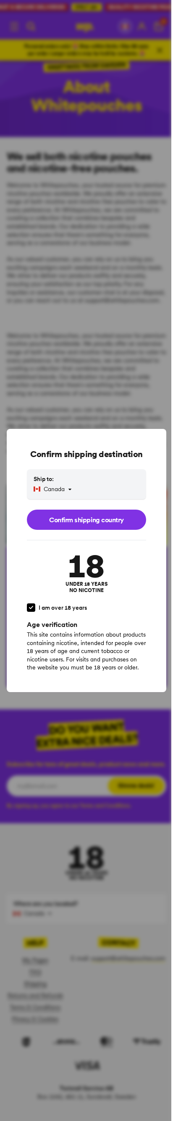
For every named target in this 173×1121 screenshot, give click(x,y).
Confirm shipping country (86, 520)
